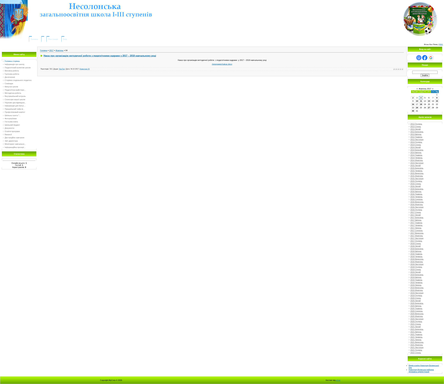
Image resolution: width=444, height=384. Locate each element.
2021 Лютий (415, 327)
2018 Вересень (417, 259)
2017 (51, 50)
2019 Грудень (416, 295)
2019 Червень (416, 282)
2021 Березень (416, 329)
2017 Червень (416, 225)
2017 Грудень (416, 241)
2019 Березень (416, 275)
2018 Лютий (415, 246)
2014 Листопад (416, 163)
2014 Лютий (415, 147)
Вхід (65, 39)
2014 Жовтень (416, 160)
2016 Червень (416, 197)
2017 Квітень (415, 220)
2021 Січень (415, 324)
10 (417, 101)
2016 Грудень (416, 210)
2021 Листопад (416, 347)
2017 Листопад (416, 238)
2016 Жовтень (416, 204)
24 (417, 108)
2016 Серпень (416, 199)
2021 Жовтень (416, 345)
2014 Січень (415, 145)
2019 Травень (416, 280)
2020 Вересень (417, 314)
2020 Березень (416, 303)
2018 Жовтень (416, 262)
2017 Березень (416, 217)
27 (429, 108)
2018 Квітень (415, 251)
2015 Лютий (415, 165)
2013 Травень (416, 137)
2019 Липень (415, 285)
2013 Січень (415, 126)
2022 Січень (415, 353)
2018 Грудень (416, 267)
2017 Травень (416, 223)
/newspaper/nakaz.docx (222, 64)
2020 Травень (416, 308)
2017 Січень (415, 212)
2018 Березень (416, 249)
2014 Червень (416, 158)
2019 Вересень (417, 288)
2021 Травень (416, 334)
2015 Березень (416, 168)
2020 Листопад (416, 319)
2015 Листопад (416, 178)
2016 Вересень (417, 202)
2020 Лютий (415, 301)
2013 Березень (416, 132)
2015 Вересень (417, 173)
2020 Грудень (416, 321)
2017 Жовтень (416, 236)
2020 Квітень (415, 306)
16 (413, 104)
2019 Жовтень (416, 290)
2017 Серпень (416, 230)
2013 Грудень (416, 142)
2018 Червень (416, 256)
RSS (441, 44)
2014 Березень (416, 150)
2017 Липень (415, 228)
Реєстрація (53, 39)
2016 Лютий (415, 186)
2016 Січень (415, 184)
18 (421, 104)
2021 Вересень (417, 342)
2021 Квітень (415, 332)
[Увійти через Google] (431, 57)
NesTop (62, 69)
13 (429, 101)
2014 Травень (416, 155)
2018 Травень (416, 254)
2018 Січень (415, 243)
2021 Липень (415, 340)
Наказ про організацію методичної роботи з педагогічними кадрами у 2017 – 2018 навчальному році (100, 55)
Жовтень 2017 (425, 89)
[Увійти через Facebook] (424, 57)
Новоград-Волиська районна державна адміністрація (421, 371)
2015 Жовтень (416, 176)
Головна (34, 39)
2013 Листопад (416, 139)
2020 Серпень (416, 311)
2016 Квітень (415, 191)
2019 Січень (415, 269)
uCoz (338, 380)
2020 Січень (415, 298)
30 (413, 111)
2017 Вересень (417, 233)
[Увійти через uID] (418, 57)
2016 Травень (416, 194)
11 (421, 101)
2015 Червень (416, 171)
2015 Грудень (416, 181)
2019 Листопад (416, 293)
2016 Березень (416, 189)
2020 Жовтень (416, 316)
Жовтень (59, 50)
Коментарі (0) (85, 69)
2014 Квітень (415, 152)
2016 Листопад (416, 207)
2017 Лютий (415, 215)
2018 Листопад (416, 264)
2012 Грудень (416, 124)
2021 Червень (416, 337)
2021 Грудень (416, 350)
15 (437, 101)
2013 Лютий (415, 129)
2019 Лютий (415, 272)
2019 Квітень (415, 277)
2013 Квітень (415, 134)
